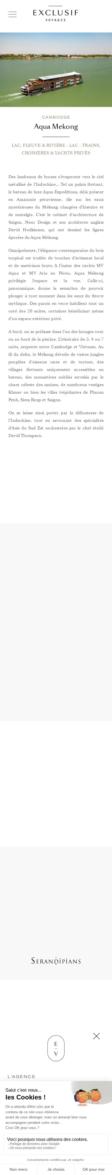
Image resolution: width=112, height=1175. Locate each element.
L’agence (22, 1076)
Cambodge (56, 117)
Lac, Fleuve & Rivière (38, 145)
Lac (73, 145)
